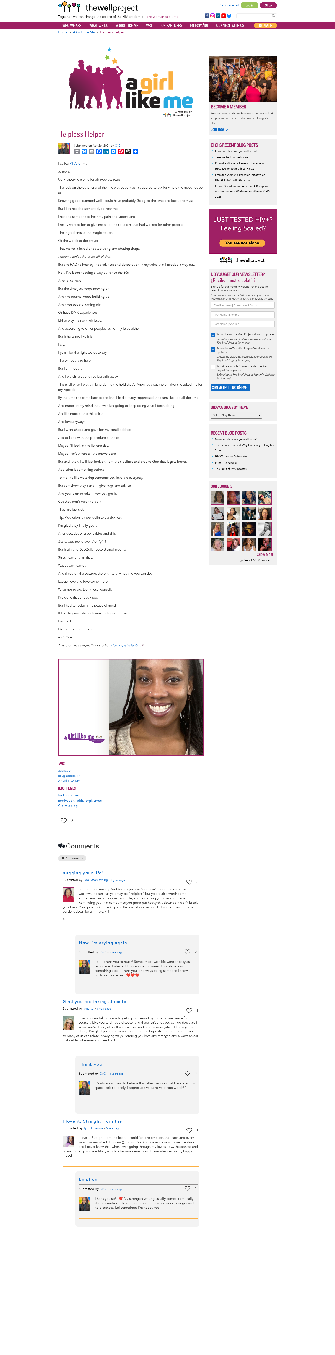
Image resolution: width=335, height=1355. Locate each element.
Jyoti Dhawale (93, 1128)
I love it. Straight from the (92, 1121)
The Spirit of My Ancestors (231, 469)
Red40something (95, 880)
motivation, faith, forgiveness (80, 800)
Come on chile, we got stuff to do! (236, 151)
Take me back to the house (231, 157)
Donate (265, 25)
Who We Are (72, 25)
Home (62, 32)
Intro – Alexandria (226, 463)
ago (118, 880)
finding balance (69, 795)
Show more (265, 554)
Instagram (212, 16)
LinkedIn (218, 16)
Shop (268, 5)
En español (199, 25)
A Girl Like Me (127, 25)
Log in (249, 5)
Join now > (220, 129)
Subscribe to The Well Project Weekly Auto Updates (242, 350)
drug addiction (69, 776)
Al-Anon (76, 163)
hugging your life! (83, 872)
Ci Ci (118, 145)
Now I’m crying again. (104, 942)
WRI (149, 25)
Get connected (229, 5)
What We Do (98, 25)
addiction (65, 770)
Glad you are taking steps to (94, 1001)
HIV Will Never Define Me (231, 456)
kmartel (88, 1009)
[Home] (118, 7)
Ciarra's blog (68, 806)
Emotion (88, 1179)
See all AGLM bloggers (258, 560)
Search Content (273, 15)
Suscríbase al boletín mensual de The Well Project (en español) (242, 368)
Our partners (171, 25)
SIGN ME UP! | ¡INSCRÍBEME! (229, 387)
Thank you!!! (93, 1064)
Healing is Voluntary (126, 645)
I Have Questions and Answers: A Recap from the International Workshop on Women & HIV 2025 (242, 192)
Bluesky (229, 16)
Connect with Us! (230, 25)
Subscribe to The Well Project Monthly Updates (245, 334)
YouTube (223, 16)
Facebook (207, 16)
